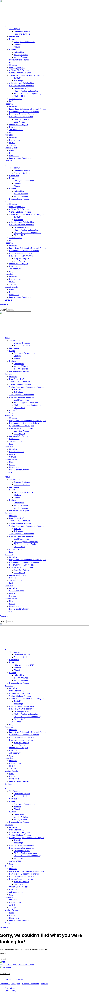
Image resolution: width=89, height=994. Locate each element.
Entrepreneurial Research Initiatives (24, 112)
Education (9, 62)
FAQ (11, 101)
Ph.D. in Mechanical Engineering (27, 93)
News (11, 150)
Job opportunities (16, 130)
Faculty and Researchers (24, 42)
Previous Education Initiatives (21, 86)
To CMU (17, 78)
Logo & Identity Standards (19, 158)
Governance (14, 36)
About (7, 26)
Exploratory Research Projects (21, 114)
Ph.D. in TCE (19, 96)
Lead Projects (19, 122)
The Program (14, 29)
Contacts (8, 161)
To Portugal (18, 81)
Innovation (9, 135)
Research (9, 104)
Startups (12, 145)
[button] (44, 307)
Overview (13, 65)
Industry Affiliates (21, 55)
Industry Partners (21, 57)
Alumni (17, 47)
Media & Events (11, 148)
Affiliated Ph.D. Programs (19, 70)
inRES (12, 143)
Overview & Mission (22, 31)
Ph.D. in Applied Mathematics (26, 91)
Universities (19, 52)
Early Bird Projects (21, 119)
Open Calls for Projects (18, 125)
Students (17, 44)
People (12, 39)
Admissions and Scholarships (21, 83)
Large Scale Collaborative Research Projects (27, 109)
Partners (12, 49)
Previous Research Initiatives (21, 117)
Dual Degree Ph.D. (17, 68)
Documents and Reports (19, 60)
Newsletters (14, 156)
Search (3, 310)
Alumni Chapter (15, 99)
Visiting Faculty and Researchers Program (26, 75)
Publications (14, 127)
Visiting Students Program (20, 73)
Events (12, 153)
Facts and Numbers (22, 34)
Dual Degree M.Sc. (22, 88)
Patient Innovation (16, 140)
